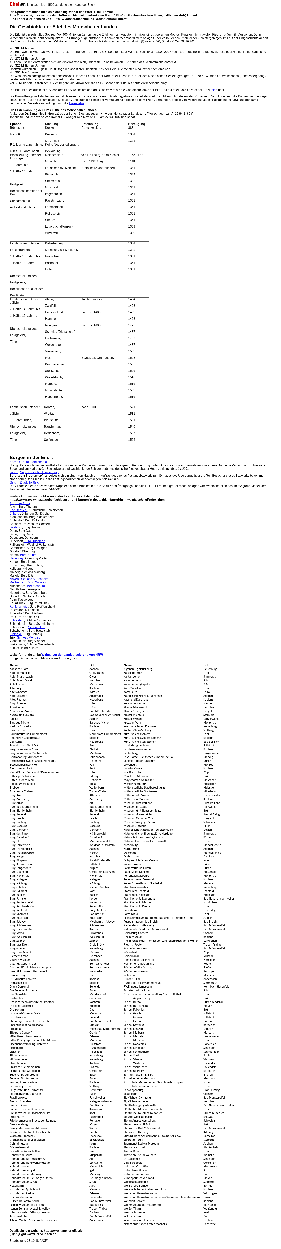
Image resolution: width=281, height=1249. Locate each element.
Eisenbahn (76, 103)
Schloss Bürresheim (34, 579)
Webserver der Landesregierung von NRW (72, 654)
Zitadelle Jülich (30, 482)
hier (214, 89)
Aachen (15, 461)
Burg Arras (22, 503)
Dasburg (16, 527)
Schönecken (36, 627)
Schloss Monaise (28, 637)
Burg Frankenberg (34, 461)
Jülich (14, 472)
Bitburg (15, 513)
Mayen (14, 579)
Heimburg (17, 558)
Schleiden (17, 620)
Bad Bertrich (18, 510)
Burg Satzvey (37, 582)
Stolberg (16, 634)
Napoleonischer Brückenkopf (39, 472)
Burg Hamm (28, 554)
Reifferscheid (19, 606)
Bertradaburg (36, 585)
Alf (12, 503)
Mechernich (18, 582)
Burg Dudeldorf (34, 541)
